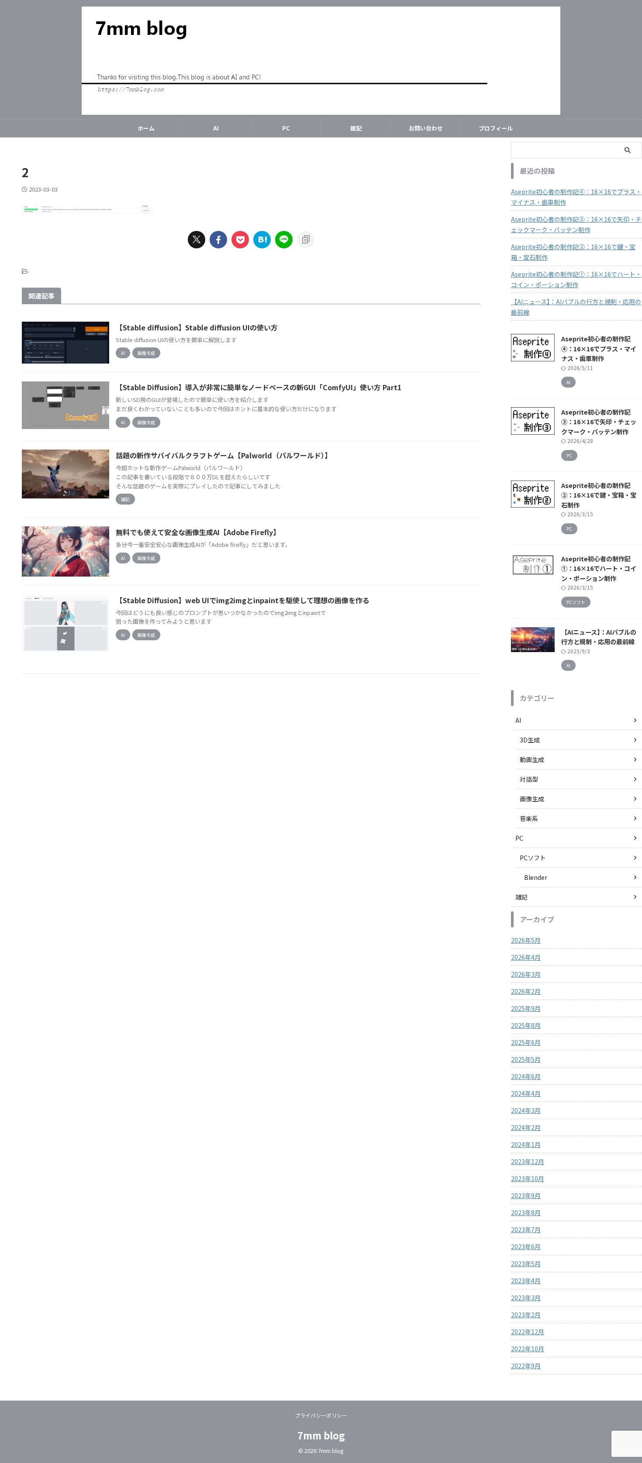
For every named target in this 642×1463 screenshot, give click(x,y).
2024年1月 (526, 1144)
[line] (284, 239)
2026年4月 (526, 957)
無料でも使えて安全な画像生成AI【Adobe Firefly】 (198, 532)
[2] (262, 239)
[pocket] (240, 239)
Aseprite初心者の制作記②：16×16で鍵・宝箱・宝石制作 (573, 251)
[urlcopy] (305, 239)
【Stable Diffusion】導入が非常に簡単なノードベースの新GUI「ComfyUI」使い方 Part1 (258, 387)
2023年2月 (526, 1314)
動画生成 (532, 759)
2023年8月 (526, 1212)
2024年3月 (526, 1110)
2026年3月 (526, 974)
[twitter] (196, 239)
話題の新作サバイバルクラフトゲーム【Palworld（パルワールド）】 (223, 455)
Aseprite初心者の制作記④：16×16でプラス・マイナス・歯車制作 (576, 196)
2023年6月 (526, 1246)
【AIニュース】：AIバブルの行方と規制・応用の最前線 (576, 306)
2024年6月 (526, 1076)
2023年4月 (526, 1280)
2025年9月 (526, 1008)
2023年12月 (527, 1161)
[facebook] (218, 239)
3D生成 (530, 739)
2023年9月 (526, 1195)
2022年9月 (526, 1365)
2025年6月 (526, 1042)
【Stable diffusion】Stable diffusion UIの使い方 (197, 327)
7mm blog (321, 1435)
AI (216, 128)
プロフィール (496, 128)
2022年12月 (527, 1331)
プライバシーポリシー (321, 1415)
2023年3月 (526, 1297)
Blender (535, 877)
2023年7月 (526, 1229)
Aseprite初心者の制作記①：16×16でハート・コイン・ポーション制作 (576, 279)
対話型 (529, 779)
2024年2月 (526, 1127)
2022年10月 (527, 1348)
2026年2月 (526, 991)
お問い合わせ (426, 128)
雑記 (356, 128)
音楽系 (529, 818)
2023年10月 (527, 1178)
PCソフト (533, 857)
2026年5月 (526, 940)
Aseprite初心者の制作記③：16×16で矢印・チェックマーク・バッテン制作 (576, 224)
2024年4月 (526, 1093)
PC (286, 128)
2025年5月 (526, 1059)
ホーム (146, 128)
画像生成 (532, 798)
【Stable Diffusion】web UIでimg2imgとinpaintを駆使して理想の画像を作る (242, 600)
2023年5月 (526, 1263)
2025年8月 (526, 1025)
